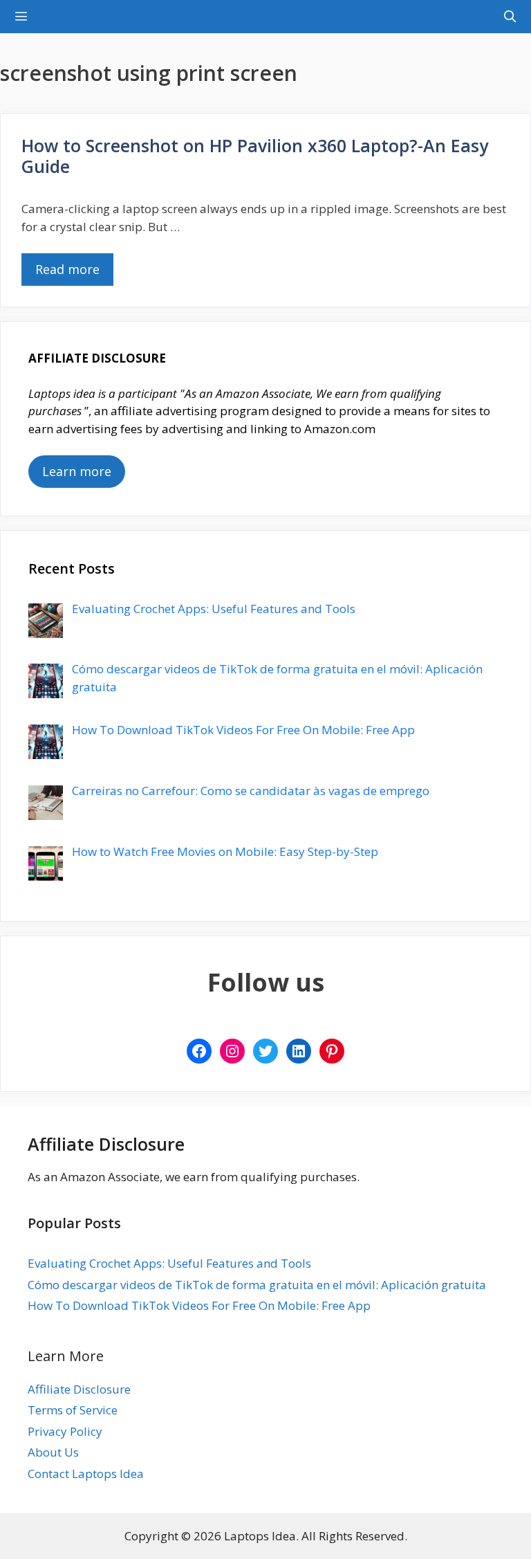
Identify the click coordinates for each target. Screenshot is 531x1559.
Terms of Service (73, 1410)
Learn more (76, 471)
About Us (53, 1452)
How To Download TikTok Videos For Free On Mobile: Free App (199, 1305)
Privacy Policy (65, 1431)
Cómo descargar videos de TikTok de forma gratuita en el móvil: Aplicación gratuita (257, 1285)
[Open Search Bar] (509, 16)
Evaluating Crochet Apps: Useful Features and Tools (169, 1263)
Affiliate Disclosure (79, 1389)
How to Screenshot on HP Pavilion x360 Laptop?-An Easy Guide (254, 156)
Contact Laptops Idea (86, 1473)
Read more (67, 269)
